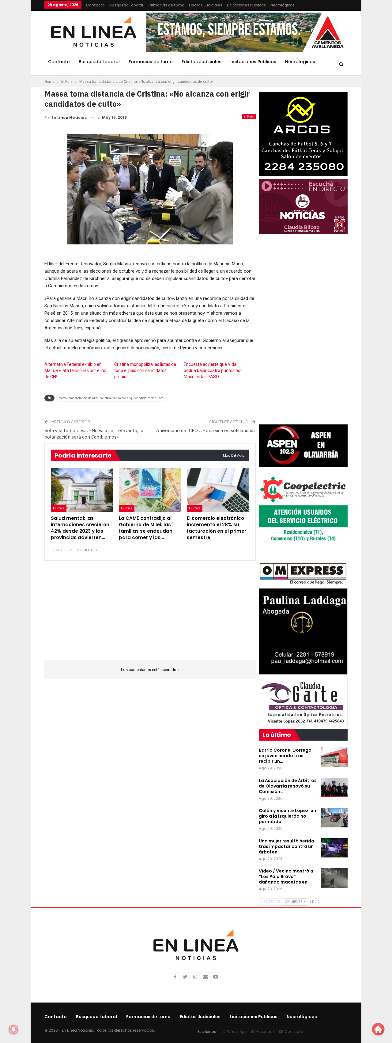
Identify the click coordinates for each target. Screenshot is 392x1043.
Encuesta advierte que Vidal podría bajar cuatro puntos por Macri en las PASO (213, 370)
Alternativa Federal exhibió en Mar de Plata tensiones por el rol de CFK (75, 370)
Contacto (95, 5)
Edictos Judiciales (205, 5)
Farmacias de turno (166, 5)
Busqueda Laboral (126, 5)
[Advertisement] (150, 614)
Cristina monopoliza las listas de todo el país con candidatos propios (145, 370)
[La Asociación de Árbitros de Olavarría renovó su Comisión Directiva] (334, 787)
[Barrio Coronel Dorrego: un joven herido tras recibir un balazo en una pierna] (334, 757)
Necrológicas (282, 5)
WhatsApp (237, 1031)
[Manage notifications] (13, 1029)
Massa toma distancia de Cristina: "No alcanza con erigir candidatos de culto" (111, 398)
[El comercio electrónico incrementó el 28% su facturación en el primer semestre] (218, 490)
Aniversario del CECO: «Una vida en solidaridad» (206, 430)
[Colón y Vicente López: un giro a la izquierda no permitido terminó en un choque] (334, 817)
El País (249, 116)
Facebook (265, 1031)
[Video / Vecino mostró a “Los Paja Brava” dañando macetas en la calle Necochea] (334, 878)
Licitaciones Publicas (246, 5)
